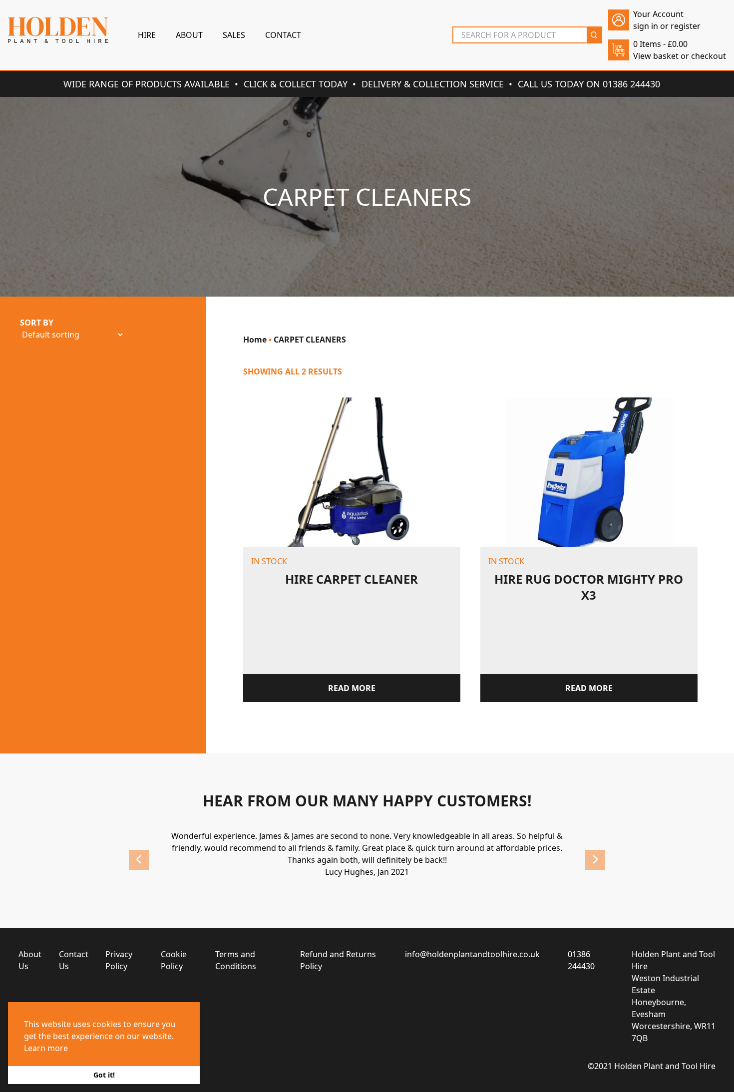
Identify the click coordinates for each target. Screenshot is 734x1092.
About (189, 34)
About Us (29, 960)
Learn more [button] (46, 1048)
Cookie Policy (174, 960)
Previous (139, 860)
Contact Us (73, 960)
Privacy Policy (118, 960)
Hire (147, 34)
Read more (351, 688)
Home (255, 339)
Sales (234, 34)
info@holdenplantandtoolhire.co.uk (472, 954)
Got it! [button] (104, 1075)
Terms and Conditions (235, 960)
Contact (283, 34)
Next (595, 860)
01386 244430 (581, 960)
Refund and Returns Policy (338, 960)
